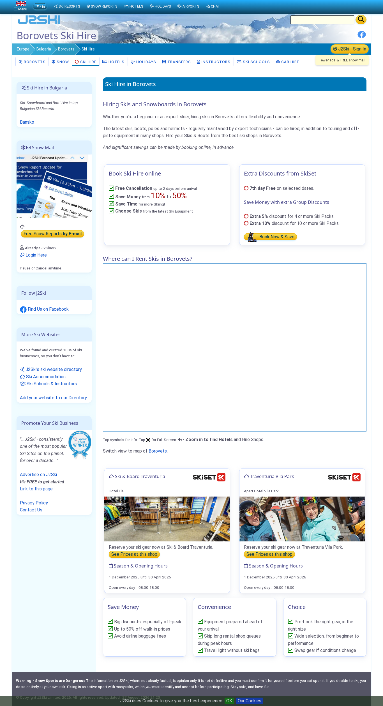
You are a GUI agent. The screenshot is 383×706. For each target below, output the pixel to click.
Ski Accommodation (45, 376)
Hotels (115, 61)
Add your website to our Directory (53, 397)
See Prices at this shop (134, 554)
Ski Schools (256, 61)
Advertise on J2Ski (38, 474)
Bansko (27, 122)
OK (229, 700)
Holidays (145, 61)
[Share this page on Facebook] (362, 36)
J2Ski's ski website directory (53, 369)
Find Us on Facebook (48, 309)
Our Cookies (249, 700)
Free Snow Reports (53, 233)
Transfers (178, 61)
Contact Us (31, 510)
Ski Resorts (69, 6)
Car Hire (289, 61)
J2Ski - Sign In (351, 49)
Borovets (66, 49)
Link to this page (36, 489)
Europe (23, 49)
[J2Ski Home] (39, 23)
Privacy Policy (34, 503)
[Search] (361, 19)
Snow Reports (104, 6)
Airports (191, 6)
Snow (62, 61)
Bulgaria (43, 49)
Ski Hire (88, 61)
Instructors (215, 61)
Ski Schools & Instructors (51, 383)
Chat (215, 6)
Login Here (35, 255)
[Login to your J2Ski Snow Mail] (54, 185)
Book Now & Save (276, 236)
